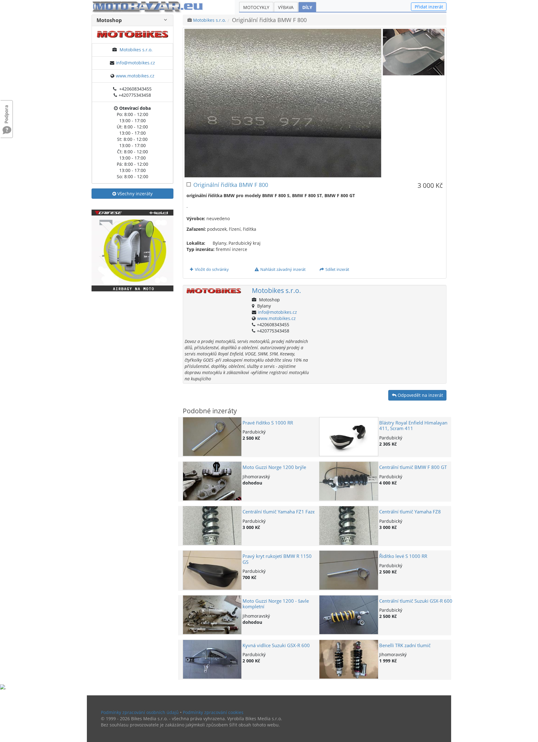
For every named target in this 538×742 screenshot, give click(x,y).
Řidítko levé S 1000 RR (403, 556)
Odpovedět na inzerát (419, 395)
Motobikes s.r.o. (136, 50)
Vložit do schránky (211, 269)
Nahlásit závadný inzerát (282, 269)
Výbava (286, 7)
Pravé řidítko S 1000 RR (268, 423)
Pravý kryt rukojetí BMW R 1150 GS (277, 559)
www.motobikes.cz (135, 76)
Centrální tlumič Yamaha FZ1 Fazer (280, 511)
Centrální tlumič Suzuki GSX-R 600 (415, 601)
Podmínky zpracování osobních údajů (140, 712)
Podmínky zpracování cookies (213, 712)
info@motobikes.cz (135, 63)
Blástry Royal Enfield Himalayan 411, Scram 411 (413, 426)
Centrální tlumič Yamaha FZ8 (410, 511)
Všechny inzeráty (134, 194)
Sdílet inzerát (336, 269)
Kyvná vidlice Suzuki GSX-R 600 (276, 645)
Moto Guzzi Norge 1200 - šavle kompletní (276, 604)
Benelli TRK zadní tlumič (405, 645)
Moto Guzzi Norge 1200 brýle (274, 467)
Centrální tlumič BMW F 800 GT (413, 467)
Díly (307, 7)
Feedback (7, 111)
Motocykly (256, 7)
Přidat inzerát (429, 7)
